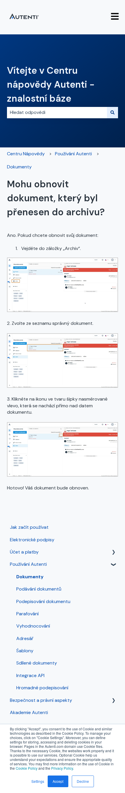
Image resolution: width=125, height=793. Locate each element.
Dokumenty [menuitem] (30, 577)
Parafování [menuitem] (27, 614)
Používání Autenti (73, 154)
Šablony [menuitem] (24, 651)
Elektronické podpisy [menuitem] (32, 540)
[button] (113, 552)
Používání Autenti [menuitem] (28, 564)
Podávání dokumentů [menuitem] (38, 589)
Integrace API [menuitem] (30, 675)
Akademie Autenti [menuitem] (29, 712)
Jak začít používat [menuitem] (29, 527)
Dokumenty (19, 167)
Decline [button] (83, 781)
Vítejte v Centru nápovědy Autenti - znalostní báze (50, 84)
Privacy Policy (62, 768)
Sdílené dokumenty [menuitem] (36, 663)
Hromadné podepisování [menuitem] (42, 688)
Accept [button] (58, 781)
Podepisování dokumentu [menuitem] (43, 601)
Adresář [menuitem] (24, 638)
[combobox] (57, 112)
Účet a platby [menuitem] (24, 552)
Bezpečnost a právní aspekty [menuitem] (41, 700)
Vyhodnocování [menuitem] (33, 626)
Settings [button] (37, 781)
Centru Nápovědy (26, 154)
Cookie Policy (27, 768)
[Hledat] (112, 112)
